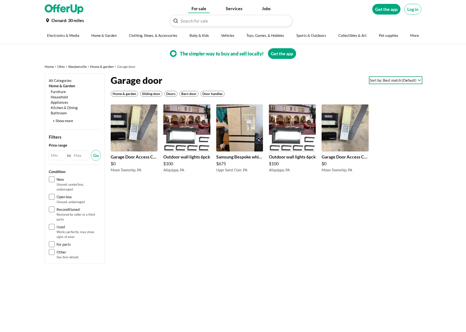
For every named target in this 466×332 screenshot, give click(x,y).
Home (49, 66)
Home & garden (102, 66)
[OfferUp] (64, 9)
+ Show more (63, 121)
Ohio (61, 66)
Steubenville (77, 66)
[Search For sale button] (176, 21)
